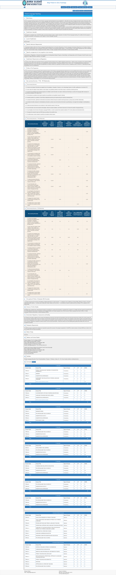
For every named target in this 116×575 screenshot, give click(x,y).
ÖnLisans (63, 7)
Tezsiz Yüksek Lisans (83, 7)
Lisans (68, 7)
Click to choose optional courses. (42, 381)
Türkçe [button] (74, 10)
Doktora (90, 7)
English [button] (77, 10)
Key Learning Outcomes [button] (88, 10)
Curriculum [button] (81, 10)
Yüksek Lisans (74, 7)
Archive (33, 361)
